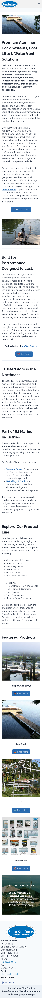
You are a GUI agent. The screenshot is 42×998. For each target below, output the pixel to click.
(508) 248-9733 (29, 346)
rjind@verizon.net (9, 974)
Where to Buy (9, 189)
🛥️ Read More (21, 810)
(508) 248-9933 (8, 962)
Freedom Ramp (14, 469)
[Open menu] (39, 4)
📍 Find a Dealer (21, 209)
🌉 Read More (21, 693)
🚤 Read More (21, 752)
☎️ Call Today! (24, 354)
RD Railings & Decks (16, 481)
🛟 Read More (21, 868)
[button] (18, 31)
